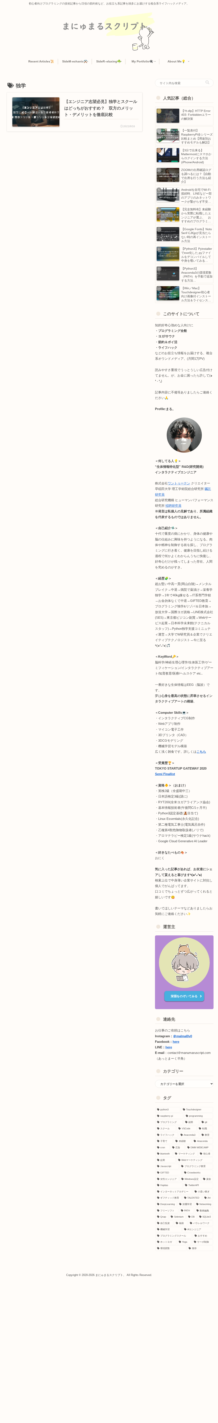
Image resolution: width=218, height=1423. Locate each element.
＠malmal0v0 (182, 1036)
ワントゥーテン (179, 483)
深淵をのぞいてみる (184, 996)
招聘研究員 (173, 505)
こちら (201, 751)
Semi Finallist (165, 774)
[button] (207, 82)
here (176, 1041)
